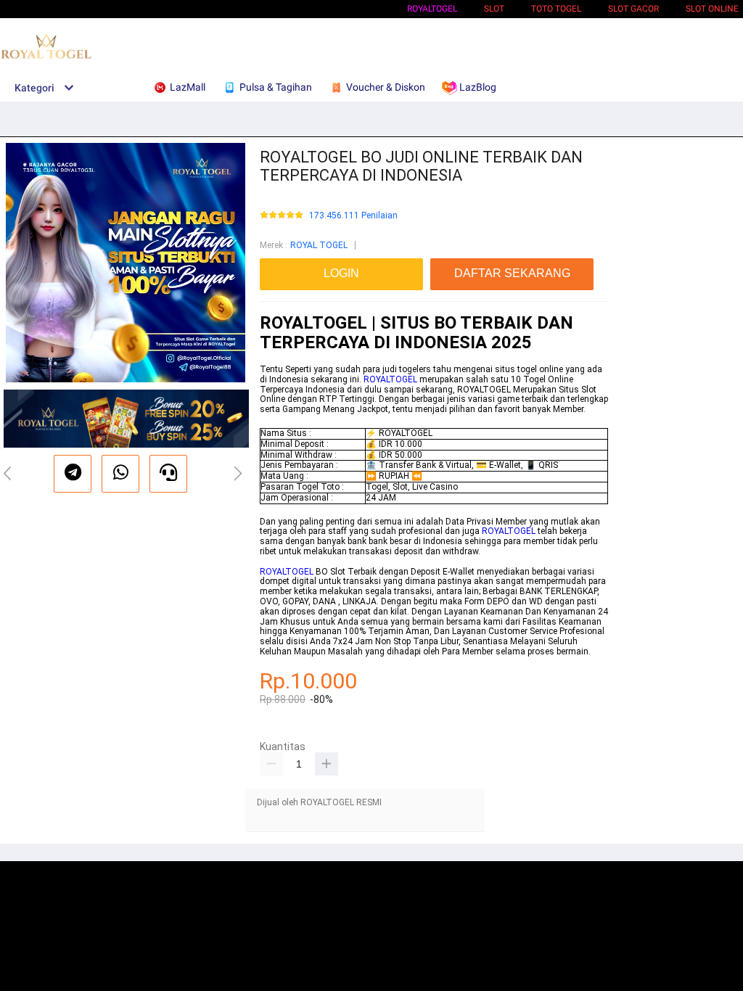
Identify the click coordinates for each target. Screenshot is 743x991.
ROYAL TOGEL (319, 245)
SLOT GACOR (633, 9)
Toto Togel (556, 9)
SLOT (494, 9)
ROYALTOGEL (432, 9)
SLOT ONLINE (712, 9)
